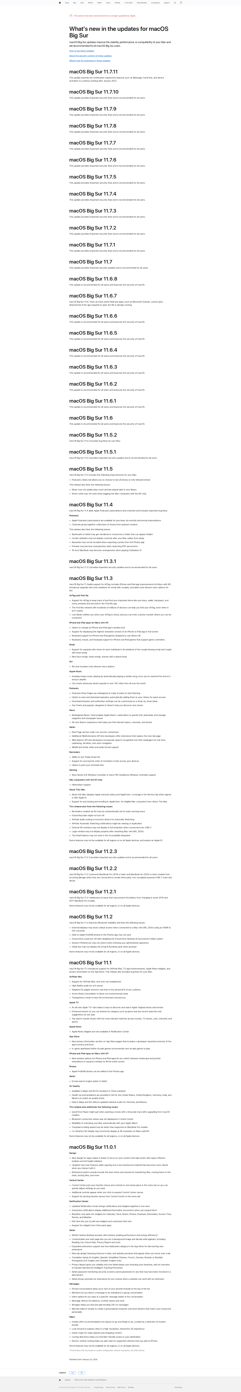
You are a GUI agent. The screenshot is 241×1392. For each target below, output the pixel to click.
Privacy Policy (98, 1387)
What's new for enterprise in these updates (89, 60)
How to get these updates (81, 51)
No (82, 1373)
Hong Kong (178, 1387)
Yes (72, 1373)
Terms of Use (110, 1387)
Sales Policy (121, 1387)
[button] (175, 3)
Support (68, 1380)
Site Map (131, 1387)
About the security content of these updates (90, 56)
